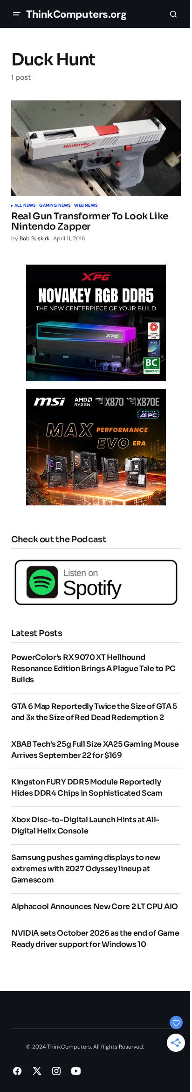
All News (24, 205)
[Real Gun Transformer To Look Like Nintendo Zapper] (96, 148)
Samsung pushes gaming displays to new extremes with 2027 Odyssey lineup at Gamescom (85, 869)
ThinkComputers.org (76, 14)
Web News (85, 205)
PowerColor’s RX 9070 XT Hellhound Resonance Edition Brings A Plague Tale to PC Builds (93, 668)
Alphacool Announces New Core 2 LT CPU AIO (94, 906)
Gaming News (54, 205)
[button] (16, 14)
